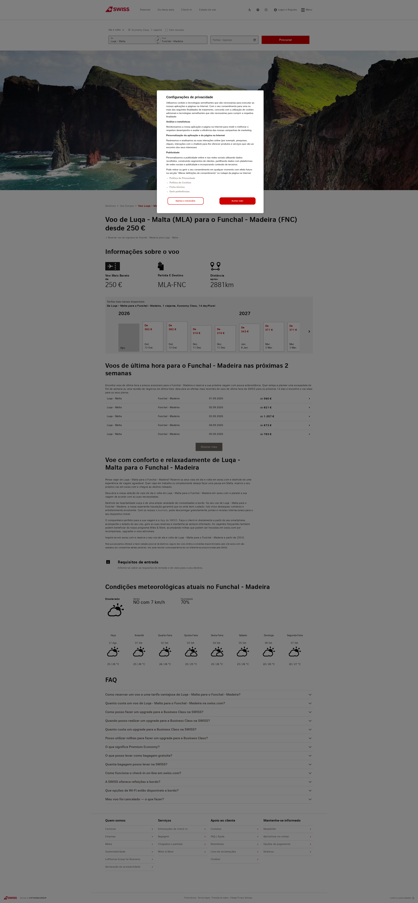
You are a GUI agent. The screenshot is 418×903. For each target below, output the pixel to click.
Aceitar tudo (237, 201)
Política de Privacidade (182, 178)
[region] (210, 151)
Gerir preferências (179, 191)
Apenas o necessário (185, 201)
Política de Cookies (180, 182)
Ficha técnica (177, 187)
